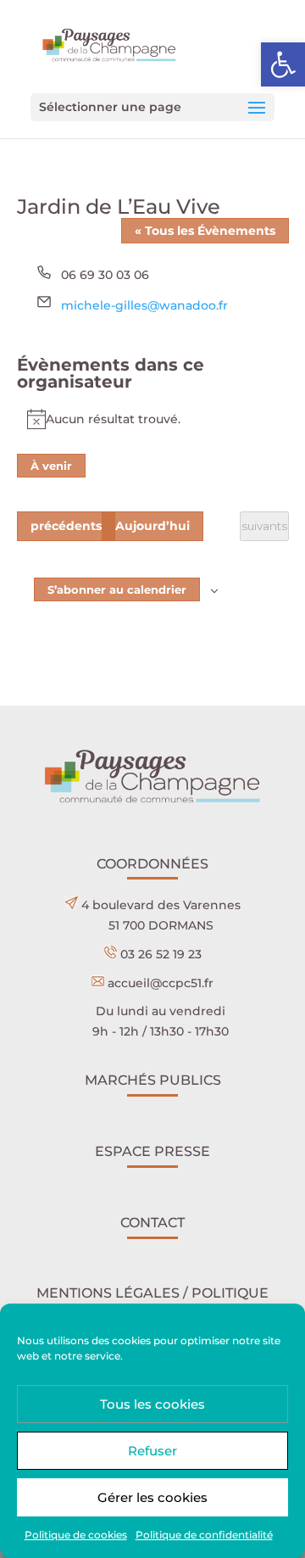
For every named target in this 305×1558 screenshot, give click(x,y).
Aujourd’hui (152, 525)
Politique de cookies (76, 1534)
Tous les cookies (152, 1404)
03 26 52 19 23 (161, 954)
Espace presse (152, 1151)
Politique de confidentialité (204, 1534)
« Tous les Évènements (205, 230)
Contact (152, 1223)
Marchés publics (153, 1080)
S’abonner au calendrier (116, 589)
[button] (283, 64)
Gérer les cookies (152, 1497)
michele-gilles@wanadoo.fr (144, 305)
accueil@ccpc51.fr (161, 983)
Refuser (152, 1451)
